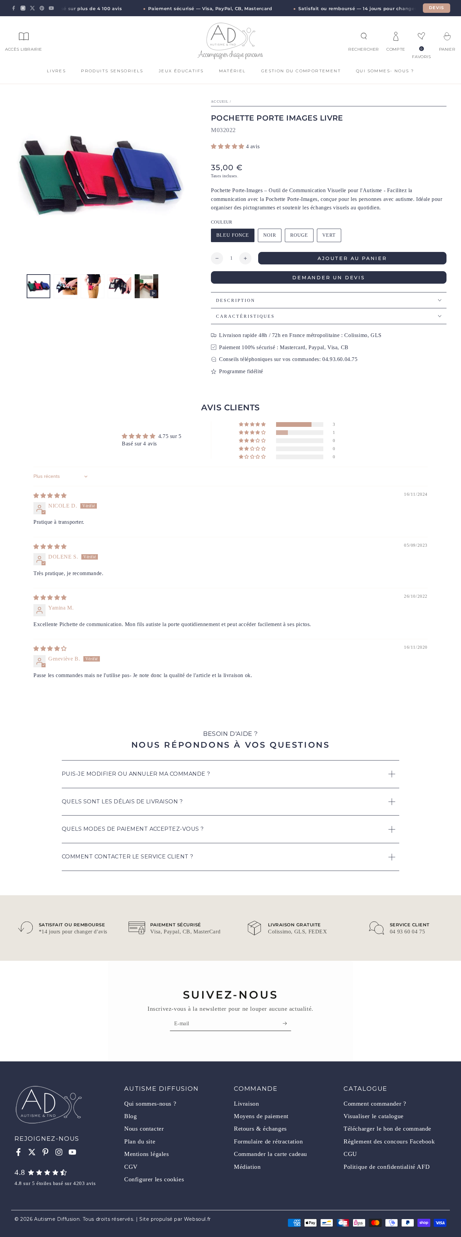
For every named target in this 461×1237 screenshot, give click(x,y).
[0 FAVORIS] (421, 36)
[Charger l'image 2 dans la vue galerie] (65, 286)
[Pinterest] (42, 8)
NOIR (272, 237)
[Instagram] (23, 8)
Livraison (246, 1103)
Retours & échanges (260, 1128)
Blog (130, 1116)
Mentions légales (146, 1154)
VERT (331, 237)
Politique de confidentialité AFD (387, 1166)
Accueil (219, 101)
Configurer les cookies (154, 1179)
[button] (364, 36)
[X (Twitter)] (32, 8)
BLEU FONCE (232, 237)
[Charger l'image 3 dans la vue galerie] (92, 286)
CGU (350, 1154)
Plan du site (139, 1141)
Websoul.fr (197, 1219)
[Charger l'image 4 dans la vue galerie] (119, 286)
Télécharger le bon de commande (387, 1128)
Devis (436, 7)
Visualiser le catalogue (374, 1116)
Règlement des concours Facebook (389, 1141)
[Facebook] (13, 8)
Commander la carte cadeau (270, 1154)
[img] (50, 495)
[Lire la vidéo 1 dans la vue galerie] (146, 286)
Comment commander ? (375, 1103)
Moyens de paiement (261, 1116)
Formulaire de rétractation (268, 1141)
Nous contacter (144, 1128)
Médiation (247, 1166)
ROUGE (302, 237)
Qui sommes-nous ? (150, 1103)
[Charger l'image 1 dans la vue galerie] (38, 286)
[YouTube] (51, 8)
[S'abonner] (287, 1023)
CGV (131, 1166)
